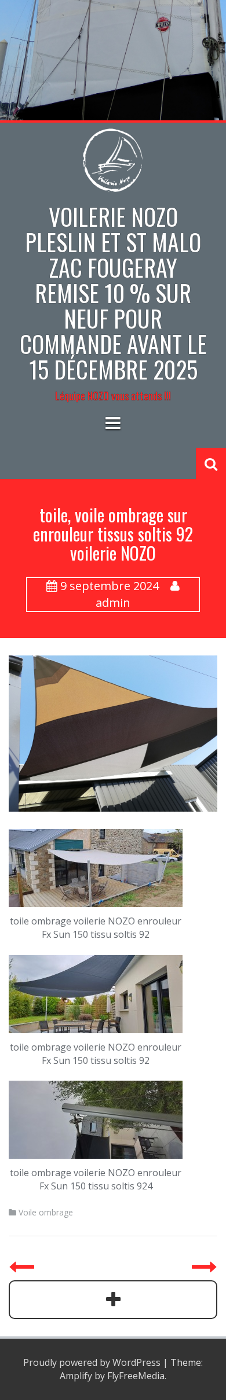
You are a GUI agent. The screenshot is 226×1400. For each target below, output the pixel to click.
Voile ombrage (46, 1212)
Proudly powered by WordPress (92, 1362)
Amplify (76, 1375)
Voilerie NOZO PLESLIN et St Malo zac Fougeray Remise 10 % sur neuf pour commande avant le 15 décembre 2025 (113, 292)
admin (113, 602)
